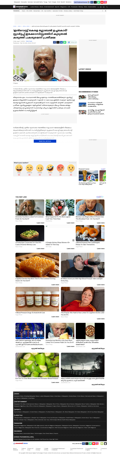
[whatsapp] (98, 2)
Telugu (45, 2)
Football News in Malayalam (54, 412)
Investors (104, 448)
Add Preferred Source (80, 2)
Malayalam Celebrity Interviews (90, 406)
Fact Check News (48, 433)
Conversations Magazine (47, 427)
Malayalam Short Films (53, 404)
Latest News (34, 7)
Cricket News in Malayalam (37, 412)
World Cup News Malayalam (96, 412)
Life (69, 7)
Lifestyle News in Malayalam (22, 417)
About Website (15, 449)
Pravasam (74, 7)
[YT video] (102, 2)
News (41, 7)
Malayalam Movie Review (67, 404)
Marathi (63, 2)
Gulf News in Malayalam (20, 398)
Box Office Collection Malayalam (36, 406)
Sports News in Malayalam (21, 412)
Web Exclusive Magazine (62, 427)
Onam (23, 11)
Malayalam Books (67, 425)
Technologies (38, 433)
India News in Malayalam (61, 396)
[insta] (105, 2)
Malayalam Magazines (20, 425)
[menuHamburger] (104, 7)
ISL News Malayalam (68, 412)
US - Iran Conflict (46, 11)
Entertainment (49, 7)
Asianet (20, 443)
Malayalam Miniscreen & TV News (71, 406)
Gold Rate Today (78, 11)
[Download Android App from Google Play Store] (102, 443)
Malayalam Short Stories (32, 427)
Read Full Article (45, 141)
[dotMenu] (98, 7)
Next (105, 11)
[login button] (101, 7)
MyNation (68, 2)
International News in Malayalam (94, 396)
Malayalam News (18, 396)
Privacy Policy (38, 449)
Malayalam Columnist (79, 425)
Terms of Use (30, 449)
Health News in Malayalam (73, 417)
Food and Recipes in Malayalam (56, 417)
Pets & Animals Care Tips (42, 419)
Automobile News (29, 433)
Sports (57, 7)
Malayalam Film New (20, 404)
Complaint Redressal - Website (59, 449)
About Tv (24, 449)
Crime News (80, 396)
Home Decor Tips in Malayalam (90, 417)
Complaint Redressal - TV (77, 449)
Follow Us (73, 42)
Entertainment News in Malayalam (36, 404)
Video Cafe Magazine (90, 427)
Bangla (54, 2)
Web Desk (29, 41)
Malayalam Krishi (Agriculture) (35, 425)
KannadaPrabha (38, 2)
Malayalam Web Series (97, 404)
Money (81, 7)
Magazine (63, 7)
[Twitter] (95, 2)
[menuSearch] (107, 7)
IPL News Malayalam (81, 412)
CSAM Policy (46, 449)
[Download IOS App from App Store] (105, 443)
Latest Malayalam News (46, 396)
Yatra (85, 7)
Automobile (92, 7)
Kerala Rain (37, 11)
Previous (102, 11)
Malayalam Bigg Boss (20, 406)
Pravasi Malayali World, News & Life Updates (26, 439)
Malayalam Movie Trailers (82, 404)
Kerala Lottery (68, 11)
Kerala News (72, 396)
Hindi (58, 2)
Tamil (49, 2)
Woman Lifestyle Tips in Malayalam (24, 419)
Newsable (24, 2)
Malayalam (17, 2)
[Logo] (21, 7)
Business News (18, 433)
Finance (56, 433)
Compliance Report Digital (91, 449)
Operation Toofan (58, 11)
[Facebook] (91, 2)
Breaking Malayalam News (31, 396)
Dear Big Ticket (54, 439)
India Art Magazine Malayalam (53, 425)
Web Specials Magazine (76, 427)
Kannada (30, 2)
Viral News (31, 398)
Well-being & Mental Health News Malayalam (62, 419)
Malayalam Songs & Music (53, 406)
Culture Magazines (19, 427)
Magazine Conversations (93, 425)
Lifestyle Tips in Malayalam (38, 417)
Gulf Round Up (44, 439)
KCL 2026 (29, 11)
